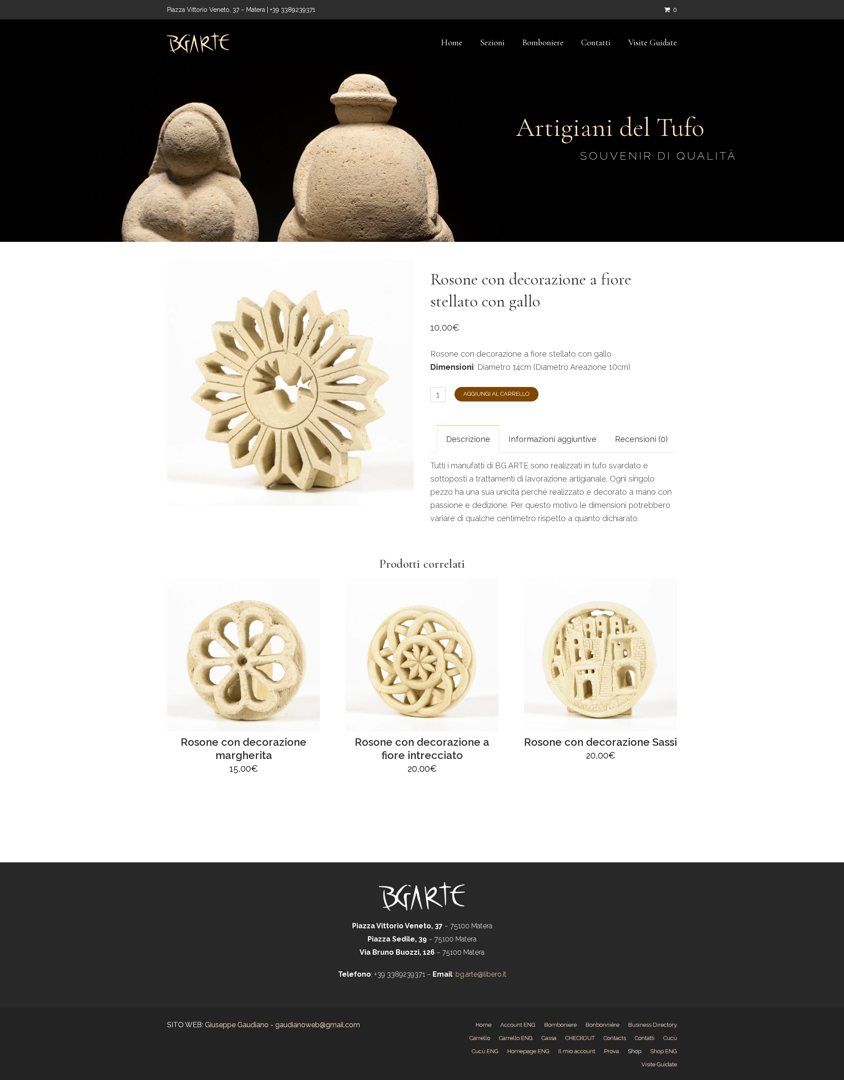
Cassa (549, 1038)
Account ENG (517, 1025)
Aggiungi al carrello (496, 393)
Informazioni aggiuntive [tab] (553, 439)
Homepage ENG (528, 1051)
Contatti (596, 42)
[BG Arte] (198, 43)
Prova (611, 1051)
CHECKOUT (580, 1038)
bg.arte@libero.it (480, 974)
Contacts (615, 1038)
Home (451, 42)
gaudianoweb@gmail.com (317, 1025)
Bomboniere (543, 42)
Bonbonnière (602, 1025)
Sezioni (492, 42)
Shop (634, 1051)
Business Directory (652, 1025)
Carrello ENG (516, 1038)
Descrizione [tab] (468, 439)
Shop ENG (663, 1051)
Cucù (670, 1038)
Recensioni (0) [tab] (641, 439)
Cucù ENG (485, 1051)
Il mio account (576, 1051)
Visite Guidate (652, 42)
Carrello (479, 1038)
